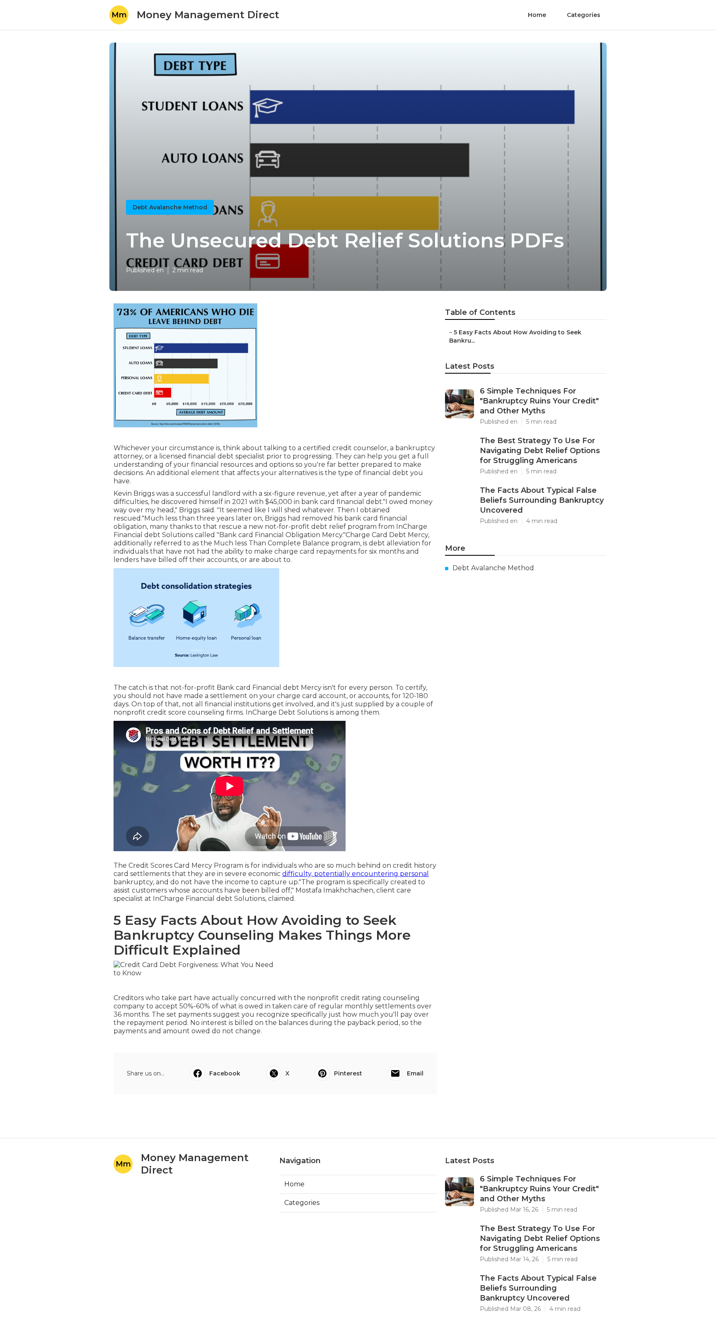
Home (537, 15)
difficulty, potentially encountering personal (355, 874)
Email (415, 1073)
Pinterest (348, 1073)
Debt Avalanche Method (170, 207)
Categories (583, 15)
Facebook (224, 1073)
